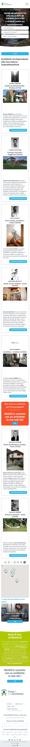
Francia (3, 732)
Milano (11, 717)
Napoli (15, 717)
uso (17, 743)
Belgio (19, 734)
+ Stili (15, 46)
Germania (20, 732)
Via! (15, 423)
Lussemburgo (14, 734)
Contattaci (9, 704)
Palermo (23, 717)
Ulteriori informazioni (18, 130)
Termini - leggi (10, 706)
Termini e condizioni (12, 709)
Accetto (14, 745)
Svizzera (7, 734)
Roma (7, 717)
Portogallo (24, 734)
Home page (4, 10)
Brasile (15, 737)
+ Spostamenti (15, 43)
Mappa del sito (19, 704)
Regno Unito (9, 732)
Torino (19, 717)
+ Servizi (15, 40)
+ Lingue (15, 49)
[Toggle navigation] (27, 4)
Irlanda (25, 732)
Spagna (15, 732)
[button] (5, 365)
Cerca (15, 53)
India (3, 734)
